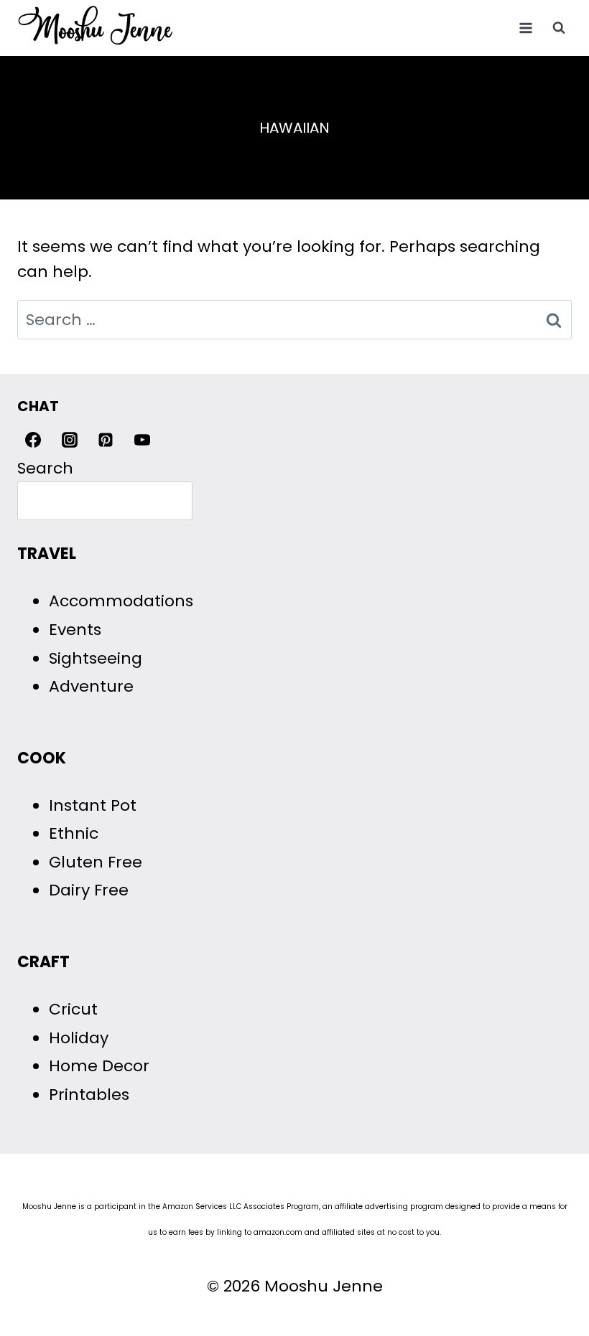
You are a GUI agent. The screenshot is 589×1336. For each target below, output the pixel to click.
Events (75, 629)
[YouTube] (142, 440)
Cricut (73, 1009)
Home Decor (99, 1066)
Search (45, 468)
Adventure (91, 686)
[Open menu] (525, 28)
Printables (89, 1094)
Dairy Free (89, 890)
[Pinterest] (105, 440)
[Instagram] (69, 440)
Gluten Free (95, 862)
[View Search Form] (559, 28)
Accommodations (121, 601)
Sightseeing (95, 658)
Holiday (78, 1038)
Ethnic (73, 833)
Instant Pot (92, 805)
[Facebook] (33, 440)
